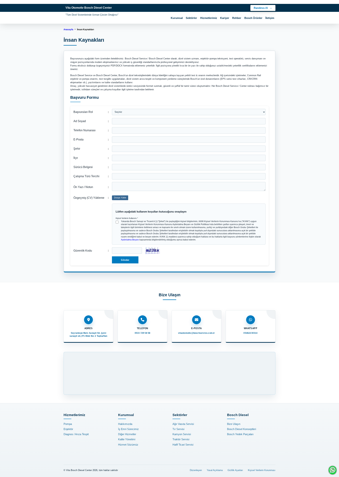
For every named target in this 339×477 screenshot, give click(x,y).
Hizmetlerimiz (208, 17)
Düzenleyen (196, 470)
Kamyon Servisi (182, 434)
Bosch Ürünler (253, 17)
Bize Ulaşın (233, 423)
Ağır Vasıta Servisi (183, 423)
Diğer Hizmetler (127, 434)
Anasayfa (68, 29)
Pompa (68, 423)
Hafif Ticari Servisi (183, 444)
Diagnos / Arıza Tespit (76, 434)
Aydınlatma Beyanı (130, 239)
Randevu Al (261, 7)
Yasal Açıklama (215, 470)
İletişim (269, 17)
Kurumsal (177, 17)
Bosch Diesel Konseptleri (241, 429)
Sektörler (191, 17)
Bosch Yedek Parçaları (240, 434)
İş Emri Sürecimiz (128, 429)
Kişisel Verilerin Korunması (261, 470)
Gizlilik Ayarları (235, 470)
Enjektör (68, 429)
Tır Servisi (178, 429)
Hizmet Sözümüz (128, 444)
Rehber (236, 17)
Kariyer (224, 17)
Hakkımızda (125, 423)
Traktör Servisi (181, 439)
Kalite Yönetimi (126, 439)
